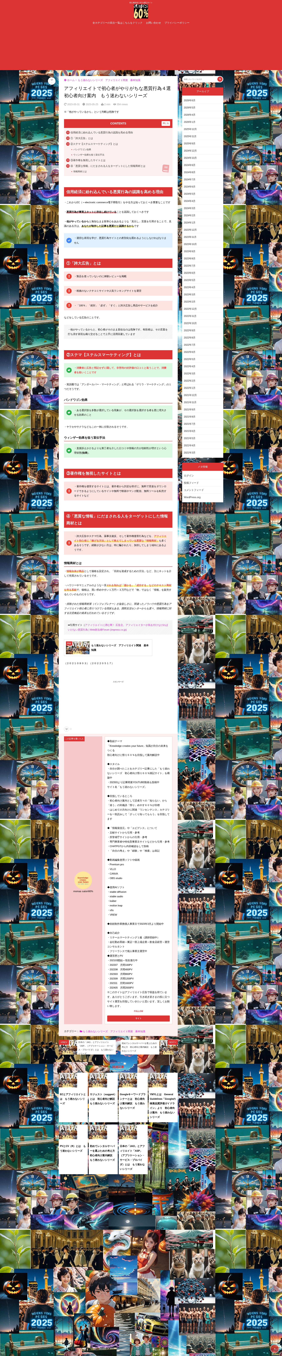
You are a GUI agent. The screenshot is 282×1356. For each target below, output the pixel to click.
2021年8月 (189, 416)
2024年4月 (189, 201)
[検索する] (220, 79)
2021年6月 (189, 431)
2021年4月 (189, 445)
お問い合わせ (153, 22)
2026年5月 (189, 107)
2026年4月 (189, 114)
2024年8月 (189, 172)
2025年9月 (189, 143)
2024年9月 (189, 165)
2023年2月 (189, 301)
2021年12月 (190, 395)
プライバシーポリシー (176, 22)
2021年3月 (189, 452)
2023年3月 (189, 294)
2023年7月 (189, 265)
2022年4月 (189, 366)
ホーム (70, 80)
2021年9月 (189, 409)
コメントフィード (194, 490)
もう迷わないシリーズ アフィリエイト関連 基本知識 (109, 80)
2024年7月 (189, 179)
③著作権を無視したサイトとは (87, 160)
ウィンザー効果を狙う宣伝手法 (88, 154)
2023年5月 (189, 280)
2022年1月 (189, 388)
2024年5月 (189, 193)
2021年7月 (189, 424)
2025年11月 (190, 136)
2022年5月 (189, 359)
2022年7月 (189, 344)
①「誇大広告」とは (81, 138)
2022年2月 (189, 380)
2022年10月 (190, 323)
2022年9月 (189, 330)
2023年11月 (190, 237)
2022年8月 (189, 337)
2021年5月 (189, 438)
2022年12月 (190, 308)
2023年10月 (190, 244)
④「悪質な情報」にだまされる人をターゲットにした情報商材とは (107, 166)
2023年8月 (189, 258)
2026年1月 (189, 122)
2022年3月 (189, 373)
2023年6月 (189, 273)
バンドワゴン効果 (82, 149)
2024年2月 (189, 215)
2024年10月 (190, 158)
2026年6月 (189, 100)
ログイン (189, 475)
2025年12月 (190, 129)
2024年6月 (189, 186)
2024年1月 (189, 222)
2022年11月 (190, 316)
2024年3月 (189, 208)
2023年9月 (189, 251)
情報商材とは (80, 171)
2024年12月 (190, 150)
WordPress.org (192, 497)
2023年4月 (189, 287)
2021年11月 (190, 402)
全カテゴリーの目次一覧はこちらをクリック (117, 22)
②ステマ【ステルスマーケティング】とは (94, 144)
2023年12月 (190, 229)
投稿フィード (191, 482)
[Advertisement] (141, 48)
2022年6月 (189, 352)
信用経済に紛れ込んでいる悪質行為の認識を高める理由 (101, 132)
